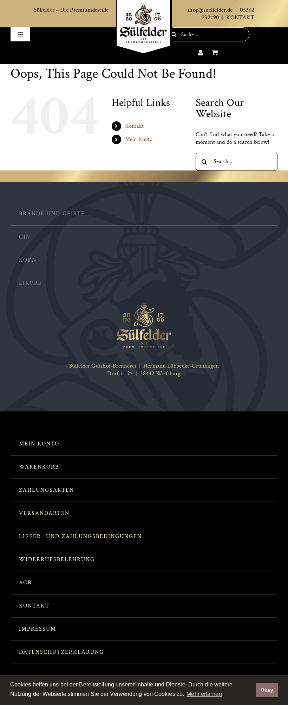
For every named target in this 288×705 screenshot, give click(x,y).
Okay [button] (267, 690)
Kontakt (134, 126)
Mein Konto (138, 139)
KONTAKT (240, 17)
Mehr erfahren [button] (204, 694)
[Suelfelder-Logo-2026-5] (144, 305)
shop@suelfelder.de (210, 10)
